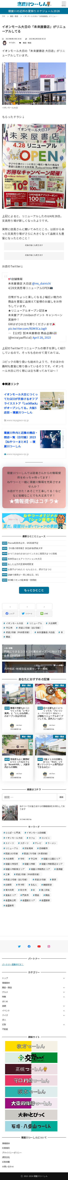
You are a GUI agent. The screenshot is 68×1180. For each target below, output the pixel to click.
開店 (7, 636)
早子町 (21, 884)
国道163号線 (11, 853)
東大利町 (9, 889)
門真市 (25, 895)
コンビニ (45, 837)
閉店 (37, 895)
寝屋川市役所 (11, 863)
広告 (4, 1024)
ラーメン (51, 842)
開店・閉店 (27, 43)
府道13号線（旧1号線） (30, 627)
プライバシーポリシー (12, 1152)
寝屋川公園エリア (51, 858)
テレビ (38, 842)
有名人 (34, 884)
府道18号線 (40, 879)
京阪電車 (28, 848)
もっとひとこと (34, 590)
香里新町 (9, 905)
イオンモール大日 (14, 623)
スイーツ (9, 842)
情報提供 (6, 982)
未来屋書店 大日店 (45, 632)
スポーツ (24, 842)
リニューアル (35, 623)
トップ (5, 978)
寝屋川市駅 (29, 863)
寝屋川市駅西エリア (40, 869)
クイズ (5, 1015)
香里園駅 (45, 900)
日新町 (8, 884)
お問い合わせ (8, 1166)
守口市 (8, 627)
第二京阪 (45, 889)
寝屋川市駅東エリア (15, 869)
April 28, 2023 (42, 337)
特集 (4, 996)
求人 (4, 1019)
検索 (61, 797)
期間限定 (47, 884)
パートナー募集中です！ (13, 964)
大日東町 (52, 623)
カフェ (32, 837)
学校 (22, 858)
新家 (54, 879)
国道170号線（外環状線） (36, 853)
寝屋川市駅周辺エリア (52, 863)
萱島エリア (10, 895)
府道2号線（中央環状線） (18, 632)
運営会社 (6, 1157)
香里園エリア (28, 900)
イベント (6, 1010)
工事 (7, 874)
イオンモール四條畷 (36, 832)
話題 (4, 1005)
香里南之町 (10, 900)
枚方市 (23, 889)
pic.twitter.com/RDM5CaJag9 (27, 328)
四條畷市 (43, 848)
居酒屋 (59, 869)
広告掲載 (6, 1161)
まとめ (5, 1001)
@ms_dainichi (41, 283)
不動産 (5, 1029)
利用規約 (6, 1148)
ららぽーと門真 (12, 832)
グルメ (5, 992)
